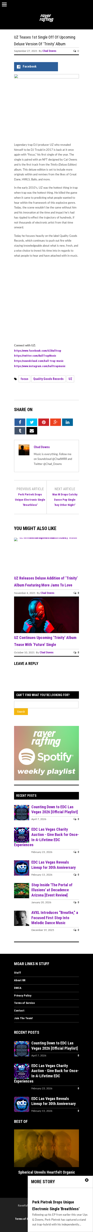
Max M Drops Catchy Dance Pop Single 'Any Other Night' (64, 500)
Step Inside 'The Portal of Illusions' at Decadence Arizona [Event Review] (51, 890)
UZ (70, 379)
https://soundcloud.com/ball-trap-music (39, 361)
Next (75, 1149)
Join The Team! (23, 1018)
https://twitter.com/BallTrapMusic (35, 355)
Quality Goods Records (48, 379)
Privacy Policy (22, 995)
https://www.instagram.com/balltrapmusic (40, 366)
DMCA (17, 988)
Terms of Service (24, 1003)
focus (24, 379)
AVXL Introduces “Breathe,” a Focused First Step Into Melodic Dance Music (54, 917)
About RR (19, 980)
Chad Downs (49, 51)
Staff (17, 972)
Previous (17, 1149)
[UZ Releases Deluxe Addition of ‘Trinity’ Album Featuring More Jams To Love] (46, 537)
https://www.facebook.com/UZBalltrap (37, 350)
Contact (19, 1010)
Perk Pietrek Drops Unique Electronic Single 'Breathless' (30, 500)
